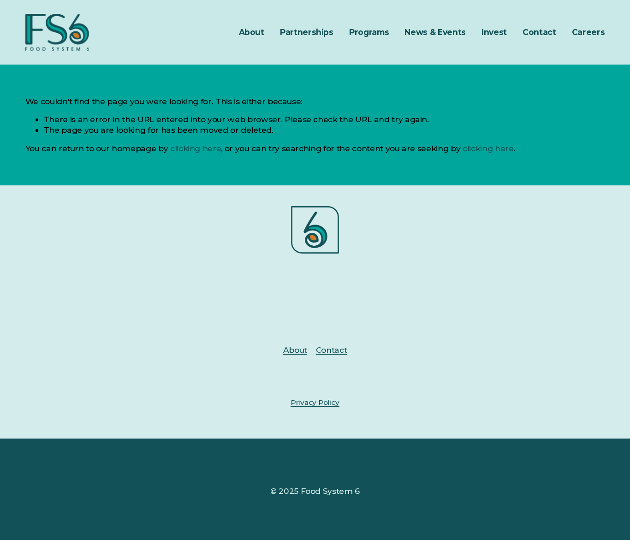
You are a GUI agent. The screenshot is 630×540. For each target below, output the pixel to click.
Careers (588, 32)
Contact (539, 32)
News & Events (435, 32)
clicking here (195, 148)
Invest (494, 32)
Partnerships (306, 32)
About (295, 350)
